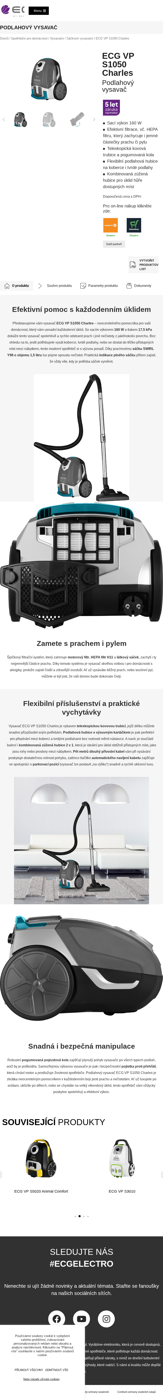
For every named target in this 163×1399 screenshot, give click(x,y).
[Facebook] (56, 1318)
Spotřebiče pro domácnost (29, 38)
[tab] (16, 286)
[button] (4, 119)
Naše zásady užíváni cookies (41, 1379)
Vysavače (57, 38)
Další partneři (114, 244)
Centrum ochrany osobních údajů (136, 1392)
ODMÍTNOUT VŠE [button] (56, 1370)
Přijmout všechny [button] (29, 1370)
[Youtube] (81, 1318)
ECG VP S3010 (122, 1191)
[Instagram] (106, 1318)
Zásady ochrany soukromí (94, 1392)
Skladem (110, 235)
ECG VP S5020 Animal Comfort (41, 1191)
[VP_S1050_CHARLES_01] (48, 79)
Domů (4, 38)
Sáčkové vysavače (79, 38)
